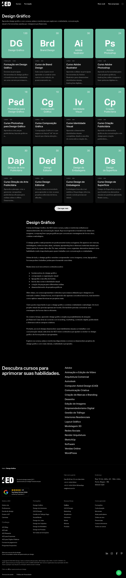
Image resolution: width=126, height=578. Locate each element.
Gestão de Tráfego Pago (41, 514)
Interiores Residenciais (77, 417)
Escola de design (7, 511)
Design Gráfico (38, 505)
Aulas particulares (101, 514)
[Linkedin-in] (106, 553)
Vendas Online (73, 448)
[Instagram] (111, 553)
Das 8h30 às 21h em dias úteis (74, 479)
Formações (99, 505)
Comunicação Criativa (77, 390)
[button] (122, 4)
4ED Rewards (6, 533)
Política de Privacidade (24, 574)
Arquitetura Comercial (77, 377)
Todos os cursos (100, 526)
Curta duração (99, 508)
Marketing (67, 511)
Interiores (67, 517)
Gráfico (66, 505)
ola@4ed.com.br (69, 488)
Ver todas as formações (41, 532)
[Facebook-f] (116, 553)
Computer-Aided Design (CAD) (81, 385)
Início (3, 468)
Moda (66, 520)
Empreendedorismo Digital (79, 408)
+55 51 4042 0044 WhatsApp (74, 485)
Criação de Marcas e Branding (81, 394)
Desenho (70, 399)
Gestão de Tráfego (75, 412)
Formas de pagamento (9, 542)
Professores (6, 508)
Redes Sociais (72, 430)
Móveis (66, 523)
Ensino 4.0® (6, 514)
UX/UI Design (37, 511)
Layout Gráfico (73, 421)
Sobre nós (5, 505)
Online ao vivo (99, 517)
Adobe (68, 367)
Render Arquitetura (75, 435)
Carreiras (5, 517)
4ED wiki (5, 530)
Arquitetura (67, 514)
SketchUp (70, 439)
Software (70, 444)
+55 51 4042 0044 (70, 482)
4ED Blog (5, 527)
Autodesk (70, 381)
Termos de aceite (7, 574)
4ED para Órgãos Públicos (10, 539)
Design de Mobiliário (40, 526)
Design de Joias (38, 520)
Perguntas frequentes (9, 545)
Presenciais (99, 520)
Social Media (37, 517)
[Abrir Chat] (119, 573)
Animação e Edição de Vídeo (80, 372)
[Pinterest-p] (121, 553)
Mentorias (98, 511)
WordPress (71, 453)
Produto (66, 526)
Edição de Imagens (75, 403)
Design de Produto (39, 529)
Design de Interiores (40, 508)
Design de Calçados (39, 523)
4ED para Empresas (8, 536)
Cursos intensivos (101, 523)
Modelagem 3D (73, 426)
